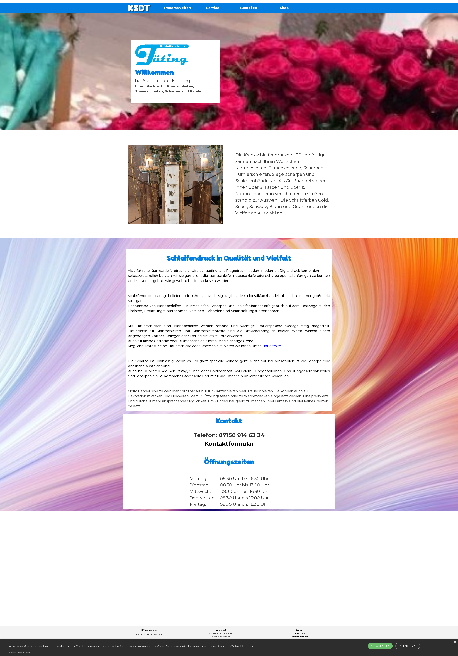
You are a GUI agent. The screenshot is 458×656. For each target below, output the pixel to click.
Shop (284, 8)
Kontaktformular (229, 443)
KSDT (139, 8)
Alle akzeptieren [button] (380, 646)
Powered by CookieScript (20, 652)
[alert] (229, 647)
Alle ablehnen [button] (408, 646)
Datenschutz (300, 633)
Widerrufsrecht (300, 637)
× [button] (455, 642)
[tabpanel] (175, 71)
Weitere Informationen (243, 645)
